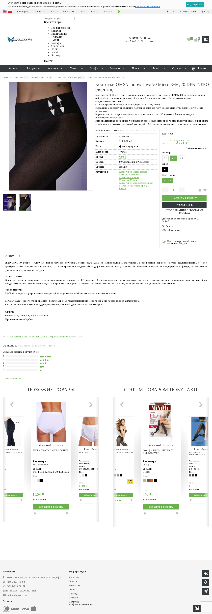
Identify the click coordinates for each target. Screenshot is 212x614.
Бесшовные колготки (20, 336)
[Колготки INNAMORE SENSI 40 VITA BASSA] (119, 431)
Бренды (145, 186)
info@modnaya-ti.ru (16, 595)
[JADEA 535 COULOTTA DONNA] (93, 431)
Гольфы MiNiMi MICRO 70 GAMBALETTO (158, 452)
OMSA (122, 157)
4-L (182, 158)
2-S (165, 158)
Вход (207, 11)
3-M (174, 158)
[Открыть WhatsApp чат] (119, 11)
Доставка (40, 11)
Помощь (94, 11)
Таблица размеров (196, 148)
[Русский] (10, 12)
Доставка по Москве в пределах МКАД (180, 220)
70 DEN (167, 180)
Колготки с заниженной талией (136, 183)
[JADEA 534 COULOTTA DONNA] (51, 422)
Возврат (108, 11)
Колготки (134, 174)
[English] (5, 12)
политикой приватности (147, 6)
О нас (82, 11)
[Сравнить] (199, 190)
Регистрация (189, 11)
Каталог (123, 174)
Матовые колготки (129, 186)
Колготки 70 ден (128, 180)
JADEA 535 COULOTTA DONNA (92, 453)
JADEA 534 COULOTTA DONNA (50, 450)
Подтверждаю (195, 4)
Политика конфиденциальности (81, 603)
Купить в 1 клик (184, 205)
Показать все (75, 336)
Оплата (54, 11)
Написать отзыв (12, 378)
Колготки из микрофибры (133, 172)
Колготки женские (129, 177)
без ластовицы (39, 336)
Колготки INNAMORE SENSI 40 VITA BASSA (119, 454)
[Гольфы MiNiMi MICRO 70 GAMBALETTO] (161, 422)
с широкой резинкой (58, 336)
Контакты (68, 11)
